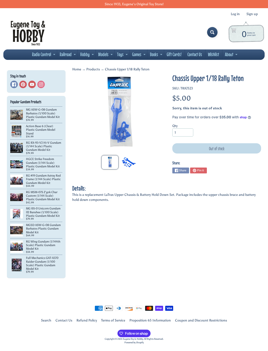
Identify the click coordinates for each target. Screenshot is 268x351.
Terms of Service (113, 320)
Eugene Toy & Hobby (133, 338)
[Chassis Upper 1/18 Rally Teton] (109, 162)
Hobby (87, 55)
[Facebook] (14, 84)
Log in (235, 14)
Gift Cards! (174, 54)
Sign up (252, 14)
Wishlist (213, 54)
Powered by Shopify (134, 342)
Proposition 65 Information (150, 320)
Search (46, 320)
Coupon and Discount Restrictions (201, 320)
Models (106, 55)
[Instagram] (41, 84)
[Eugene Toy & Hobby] (28, 32)
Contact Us (194, 54)
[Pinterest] (23, 84)
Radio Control (44, 55)
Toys (123, 55)
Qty (175, 126)
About (231, 55)
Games (139, 55)
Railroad (68, 55)
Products (93, 69)
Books (156, 55)
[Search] (212, 32)
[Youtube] (32, 84)
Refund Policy (86, 320)
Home (76, 69)
